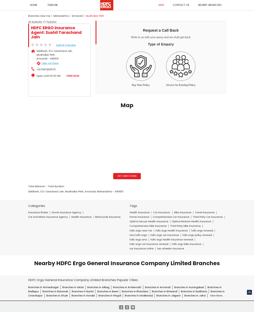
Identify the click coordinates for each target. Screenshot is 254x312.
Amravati (77, 16)
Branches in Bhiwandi (164, 292)
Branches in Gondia (83, 296)
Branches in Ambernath (127, 287)
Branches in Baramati (55, 292)
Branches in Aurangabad (189, 287)
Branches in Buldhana (194, 292)
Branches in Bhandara (135, 292)
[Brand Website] (133, 307)
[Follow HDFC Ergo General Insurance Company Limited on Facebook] (121, 307)
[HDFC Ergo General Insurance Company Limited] (106, 5)
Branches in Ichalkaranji (139, 296)
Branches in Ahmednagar (43, 287)
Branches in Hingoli (109, 296)
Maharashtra (61, 16)
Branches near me (39, 16)
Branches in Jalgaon (168, 296)
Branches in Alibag (98, 287)
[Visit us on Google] (127, 307)
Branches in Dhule (57, 296)
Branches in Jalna (195, 296)
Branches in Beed (107, 292)
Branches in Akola (73, 287)
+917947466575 (46, 70)
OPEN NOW (72, 76)
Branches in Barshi (83, 292)
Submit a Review (66, 45)
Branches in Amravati (158, 287)
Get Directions (127, 176)
